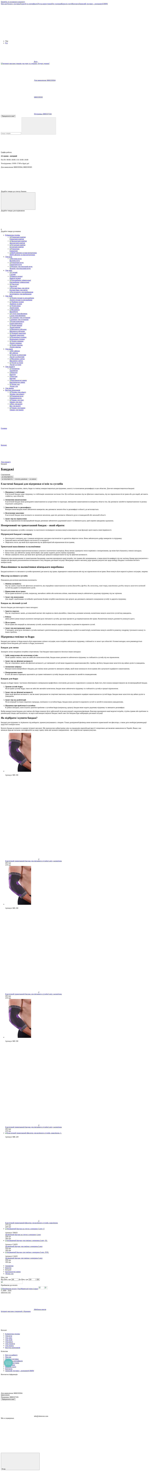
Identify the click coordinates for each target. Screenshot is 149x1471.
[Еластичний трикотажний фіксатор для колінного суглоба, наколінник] (76, 1133)
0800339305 (38, 97)
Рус (6, 43)
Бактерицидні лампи (13, 1272)
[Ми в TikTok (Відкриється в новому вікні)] (17, 37)
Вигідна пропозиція (12, 390)
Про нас (4, 4)
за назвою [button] (32, 479)
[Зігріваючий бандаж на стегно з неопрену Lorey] (76, 1229)
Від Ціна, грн (6, 1279)
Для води (8, 257)
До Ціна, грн (23, 1279)
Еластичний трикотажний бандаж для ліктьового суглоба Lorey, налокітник (33, 861)
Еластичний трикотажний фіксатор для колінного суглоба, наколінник (31, 1223)
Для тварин (9, 388)
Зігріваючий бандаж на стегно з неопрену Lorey (23, 1235)
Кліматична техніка (12, 235)
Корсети (8, 1268)
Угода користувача (44, 4)
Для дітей (8, 296)
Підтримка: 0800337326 (43, 114)
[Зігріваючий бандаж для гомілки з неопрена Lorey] (76, 1241)
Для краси (9, 349)
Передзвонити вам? (8, 116)
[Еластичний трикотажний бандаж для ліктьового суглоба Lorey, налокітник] (76, 752)
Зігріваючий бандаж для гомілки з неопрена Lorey (24, 1246)
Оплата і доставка (13, 4)
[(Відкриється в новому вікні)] (41, 1289)
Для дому (8, 270)
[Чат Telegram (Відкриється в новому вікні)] (115, 20)
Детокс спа (9, 1274)
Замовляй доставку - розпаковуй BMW (93, 4)
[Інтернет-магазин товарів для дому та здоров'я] (12, 1283)
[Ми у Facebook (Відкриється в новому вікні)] (17, 20)
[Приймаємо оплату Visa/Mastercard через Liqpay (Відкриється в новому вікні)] (19, 1289)
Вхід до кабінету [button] (11, 1355)
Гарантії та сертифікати (29, 4)
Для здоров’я (10, 367)
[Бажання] (74, 182)
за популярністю (7, 477)
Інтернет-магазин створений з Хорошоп (16, 1311)
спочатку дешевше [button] (21, 479)
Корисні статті (66, 4)
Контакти (75, 4)
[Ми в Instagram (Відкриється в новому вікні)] (82, 20)
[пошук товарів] (38, 126)
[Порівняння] (18, 201)
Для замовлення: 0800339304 (45, 80)
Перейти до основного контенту (13, 2)
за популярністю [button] (7, 479)
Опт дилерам (56, 4)
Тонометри (9, 1266)
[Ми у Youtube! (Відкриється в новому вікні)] (50, 20)
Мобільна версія (40, 1309)
